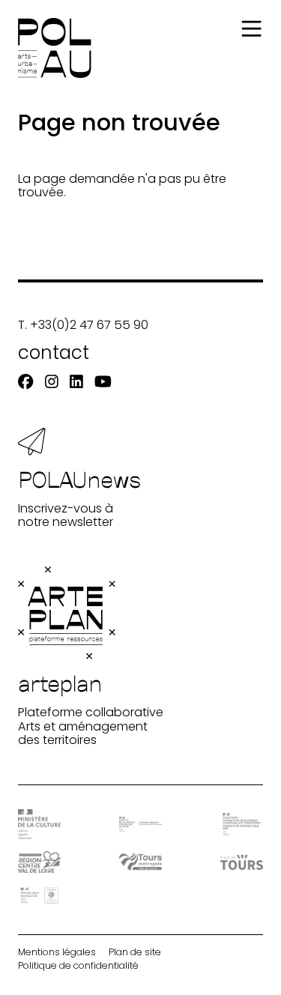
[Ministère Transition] (241, 824)
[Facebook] (25, 382)
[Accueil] (54, 48)
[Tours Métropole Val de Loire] (140, 862)
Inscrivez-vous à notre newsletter (80, 497)
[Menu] (251, 29)
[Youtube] (103, 382)
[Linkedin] (76, 382)
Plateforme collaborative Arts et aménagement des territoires (90, 708)
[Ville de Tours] (241, 862)
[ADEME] (39, 895)
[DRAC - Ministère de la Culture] (39, 824)
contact (53, 352)
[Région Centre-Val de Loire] (39, 862)
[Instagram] (51, 382)
